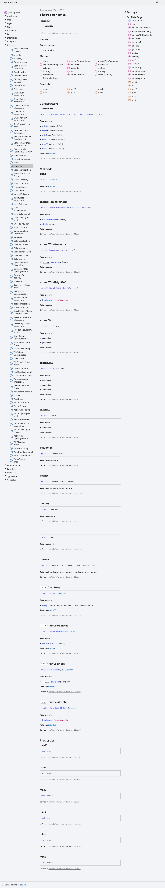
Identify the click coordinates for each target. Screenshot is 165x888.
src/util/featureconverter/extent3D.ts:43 (65, 653)
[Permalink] (56, 108)
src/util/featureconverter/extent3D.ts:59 (65, 757)
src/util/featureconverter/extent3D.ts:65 (65, 158)
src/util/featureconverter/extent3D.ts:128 (65, 399)
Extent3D (58, 10)
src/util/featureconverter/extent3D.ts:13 (65, 615)
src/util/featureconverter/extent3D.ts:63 (65, 802)
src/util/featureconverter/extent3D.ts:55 (65, 846)
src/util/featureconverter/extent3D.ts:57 (65, 869)
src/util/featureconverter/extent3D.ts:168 (65, 577)
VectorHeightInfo (61, 300)
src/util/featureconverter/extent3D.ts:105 (65, 310)
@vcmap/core (10, 2)
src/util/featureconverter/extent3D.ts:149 (65, 234)
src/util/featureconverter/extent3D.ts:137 (65, 352)
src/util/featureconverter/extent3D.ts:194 (65, 493)
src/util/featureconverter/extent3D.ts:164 (65, 549)
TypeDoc (22, 884)
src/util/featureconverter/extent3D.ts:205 (65, 191)
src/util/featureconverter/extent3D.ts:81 (65, 272)
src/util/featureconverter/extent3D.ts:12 (65, 33)
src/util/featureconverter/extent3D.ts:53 (65, 824)
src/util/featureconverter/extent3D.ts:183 (65, 465)
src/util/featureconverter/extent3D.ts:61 (65, 779)
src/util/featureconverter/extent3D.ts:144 (65, 437)
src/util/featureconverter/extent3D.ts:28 (65, 692)
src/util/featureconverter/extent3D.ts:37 (65, 730)
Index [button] (45, 39)
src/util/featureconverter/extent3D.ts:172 (65, 521)
